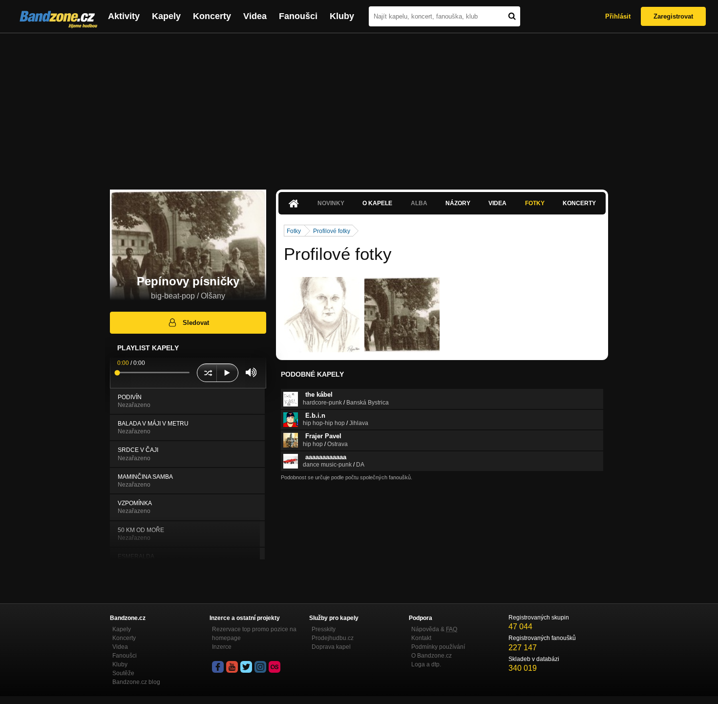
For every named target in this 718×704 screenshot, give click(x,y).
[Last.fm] (274, 667)
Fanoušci (298, 16)
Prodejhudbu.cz (333, 638)
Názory (457, 203)
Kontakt (421, 638)
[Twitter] (246, 667)
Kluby (342, 16)
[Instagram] (260, 667)
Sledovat (196, 322)
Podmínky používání (438, 646)
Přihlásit (618, 16)
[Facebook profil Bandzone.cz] (218, 667)
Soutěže (123, 673)
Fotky (535, 203)
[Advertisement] (359, 106)
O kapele (377, 203)
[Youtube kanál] (232, 667)
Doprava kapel (331, 646)
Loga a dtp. (426, 664)
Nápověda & (434, 629)
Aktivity (124, 16)
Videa (255, 16)
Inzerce (222, 646)
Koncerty (212, 16)
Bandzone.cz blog (136, 682)
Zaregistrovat (673, 16)
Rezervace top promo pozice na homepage (254, 633)
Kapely (166, 16)
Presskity (324, 629)
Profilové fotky (331, 231)
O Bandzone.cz (431, 655)
